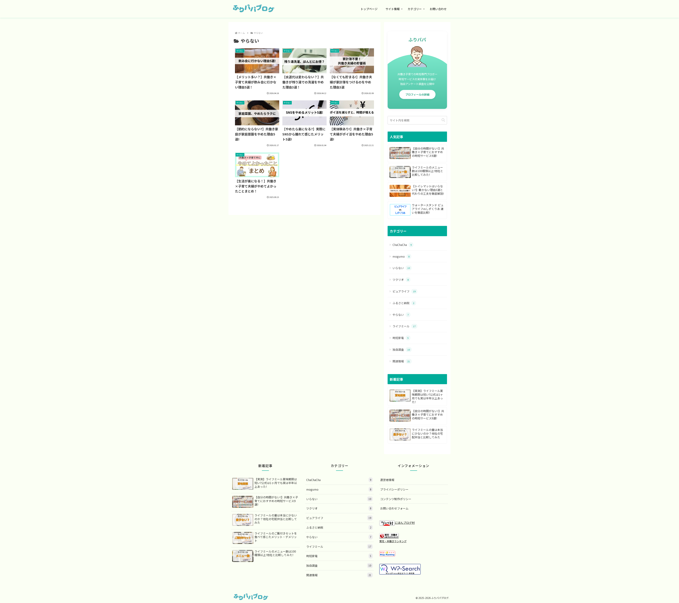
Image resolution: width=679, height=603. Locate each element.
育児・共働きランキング (393, 541)
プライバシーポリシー (394, 489)
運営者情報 (387, 480)
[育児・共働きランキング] (389, 535)
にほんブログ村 (405, 522)
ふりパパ (417, 39)
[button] (443, 120)
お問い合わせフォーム (394, 508)
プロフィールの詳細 (417, 94)
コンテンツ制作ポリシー (395, 499)
